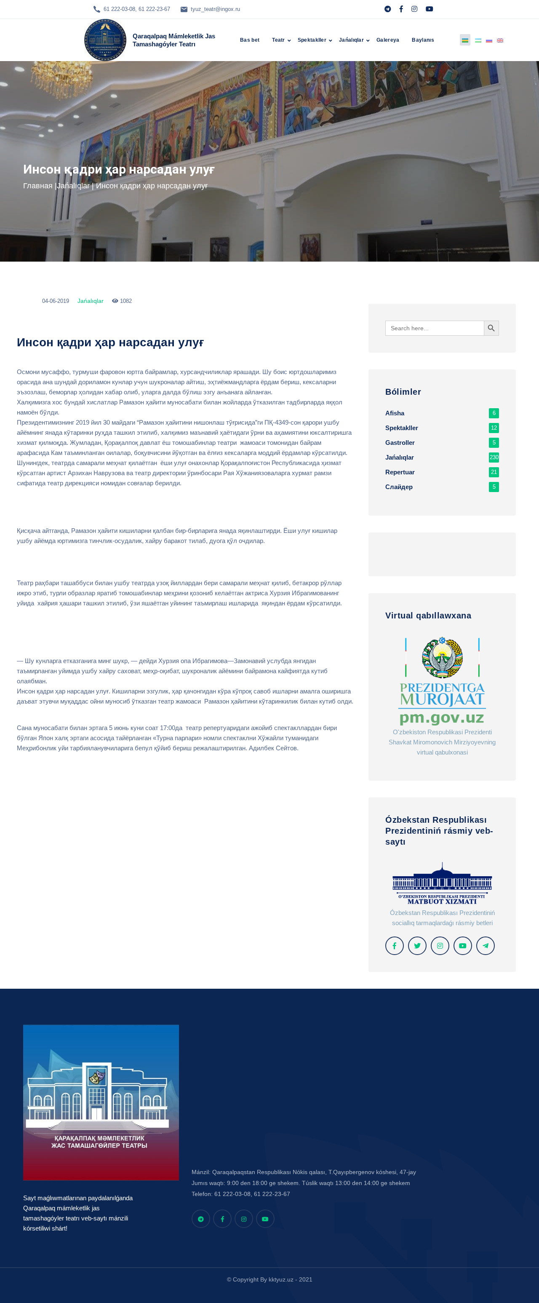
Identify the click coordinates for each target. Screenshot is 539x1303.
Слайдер (440, 486)
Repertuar (441, 472)
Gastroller (440, 442)
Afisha (440, 413)
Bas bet (249, 40)
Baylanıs (423, 40)
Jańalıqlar (351, 40)
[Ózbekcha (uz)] (478, 39)
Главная (38, 186)
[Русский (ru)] (489, 39)
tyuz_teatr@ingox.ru (215, 9)
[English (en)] (500, 39)
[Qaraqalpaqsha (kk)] (465, 39)
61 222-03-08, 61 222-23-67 (137, 9)
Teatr (278, 40)
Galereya (387, 40)
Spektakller (312, 40)
